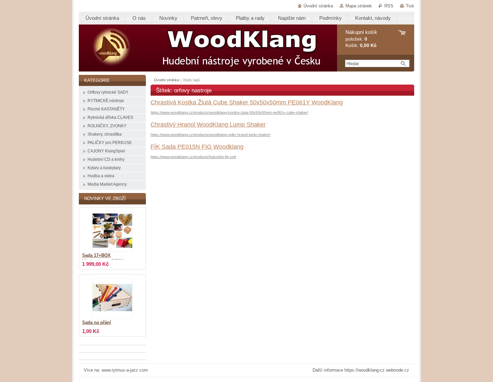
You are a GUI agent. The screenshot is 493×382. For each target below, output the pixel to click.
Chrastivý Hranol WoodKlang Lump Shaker (208, 124)
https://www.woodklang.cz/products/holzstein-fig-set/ (193, 157)
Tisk (410, 5)
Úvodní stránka (318, 5)
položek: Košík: (361, 39)
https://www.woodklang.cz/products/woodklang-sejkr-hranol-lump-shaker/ (210, 135)
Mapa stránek (358, 5)
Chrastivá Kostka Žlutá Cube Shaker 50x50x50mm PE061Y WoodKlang (247, 102)
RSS (388, 5)
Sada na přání (96, 322)
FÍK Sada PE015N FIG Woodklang (197, 146)
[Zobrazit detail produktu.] (112, 231)
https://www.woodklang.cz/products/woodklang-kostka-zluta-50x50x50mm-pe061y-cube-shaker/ (229, 112)
